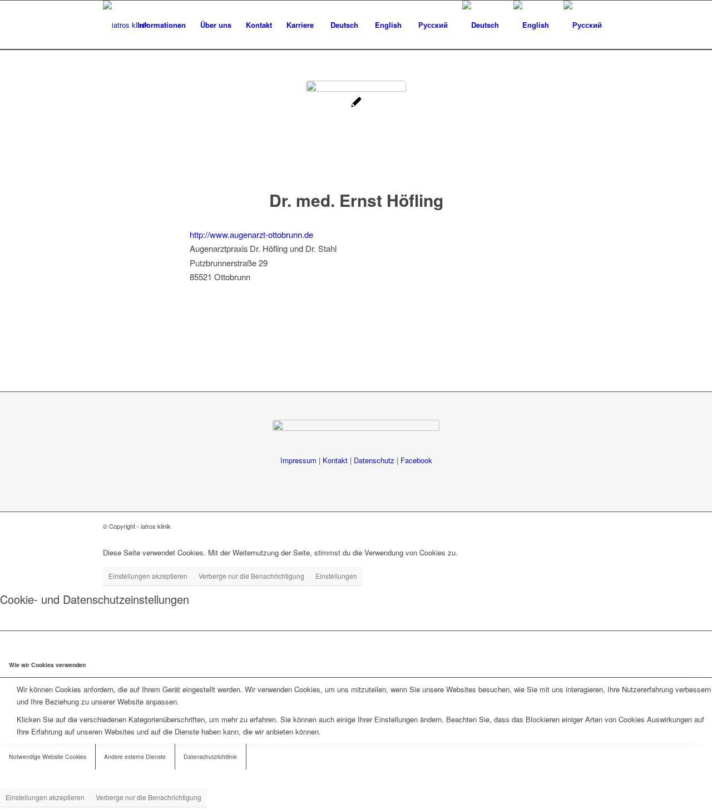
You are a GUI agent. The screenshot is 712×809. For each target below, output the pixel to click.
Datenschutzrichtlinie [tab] (210, 756)
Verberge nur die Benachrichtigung (251, 575)
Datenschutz (374, 460)
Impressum (298, 460)
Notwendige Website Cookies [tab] (47, 756)
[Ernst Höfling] (356, 131)
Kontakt (335, 460)
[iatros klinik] (126, 25)
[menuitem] (161, 25)
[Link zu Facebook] (600, 526)
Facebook (416, 460)
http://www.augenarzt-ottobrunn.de (251, 234)
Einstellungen (336, 575)
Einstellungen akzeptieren (147, 575)
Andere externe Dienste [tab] (135, 756)
